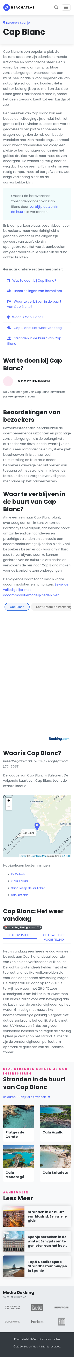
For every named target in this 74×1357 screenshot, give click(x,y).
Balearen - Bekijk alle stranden (24, 1097)
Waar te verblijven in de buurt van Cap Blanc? (34, 304)
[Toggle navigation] (66, 7)
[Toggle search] (56, 7)
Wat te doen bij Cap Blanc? (34, 280)
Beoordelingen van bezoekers (37, 291)
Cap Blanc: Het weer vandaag (37, 327)
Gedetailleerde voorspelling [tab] (54, 937)
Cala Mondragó (15, 1174)
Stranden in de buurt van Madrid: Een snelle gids (47, 1216)
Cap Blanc (17, 607)
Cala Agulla (53, 1132)
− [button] (8, 806)
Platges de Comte (15, 1134)
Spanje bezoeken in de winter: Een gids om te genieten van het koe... (47, 1241)
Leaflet (23, 855)
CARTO (66, 855)
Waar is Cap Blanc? (27, 317)
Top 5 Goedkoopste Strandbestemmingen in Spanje (47, 1266)
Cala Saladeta (55, 1172)
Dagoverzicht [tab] (20, 935)
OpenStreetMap (38, 855)
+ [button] (8, 800)
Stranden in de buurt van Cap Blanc (34, 341)
